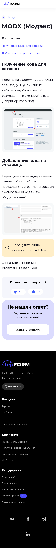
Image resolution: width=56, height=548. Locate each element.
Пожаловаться (9, 483)
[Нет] (18, 292)
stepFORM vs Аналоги (14, 489)
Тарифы (6, 406)
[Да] (35, 292)
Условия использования (14, 441)
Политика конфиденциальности (19, 448)
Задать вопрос (28, 329)
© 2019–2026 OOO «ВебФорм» (18, 373)
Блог (4, 418)
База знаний (8, 477)
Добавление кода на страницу (23, 53)
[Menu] (50, 4)
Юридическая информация (16, 454)
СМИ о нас (7, 460)
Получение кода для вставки (22, 45)
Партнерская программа (15, 424)
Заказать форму (13, 495)
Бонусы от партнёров (13, 502)
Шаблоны (7, 412)
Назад (11, 17)
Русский (13, 386)
